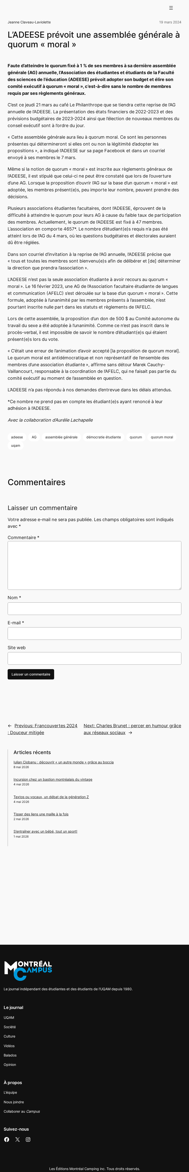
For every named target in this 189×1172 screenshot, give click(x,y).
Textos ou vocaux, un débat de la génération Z (51, 797)
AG (34, 437)
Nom (14, 597)
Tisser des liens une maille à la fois (41, 814)
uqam (15, 445)
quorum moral (162, 437)
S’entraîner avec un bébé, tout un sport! (45, 831)
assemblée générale (61, 437)
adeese (17, 437)
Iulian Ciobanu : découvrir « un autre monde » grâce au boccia (64, 762)
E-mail (16, 622)
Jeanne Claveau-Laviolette (29, 22)
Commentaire (23, 537)
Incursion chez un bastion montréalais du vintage (53, 779)
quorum (136, 437)
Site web (17, 647)
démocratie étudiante (103, 437)
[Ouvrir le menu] (171, 8)
